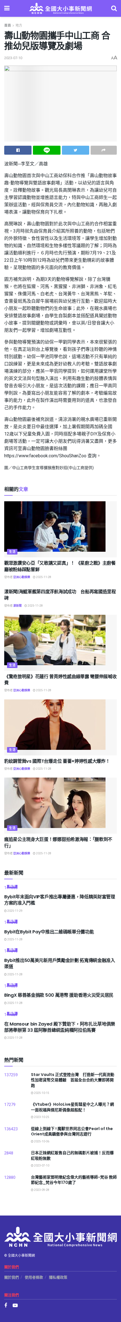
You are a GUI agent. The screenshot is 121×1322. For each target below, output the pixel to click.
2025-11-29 (15, 911)
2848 (8, 1153)
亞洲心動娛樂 (21, 577)
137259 (11, 1075)
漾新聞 (17, 606)
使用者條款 (34, 1277)
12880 (9, 1177)
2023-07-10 (13, 58)
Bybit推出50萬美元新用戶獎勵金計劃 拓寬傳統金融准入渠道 (59, 963)
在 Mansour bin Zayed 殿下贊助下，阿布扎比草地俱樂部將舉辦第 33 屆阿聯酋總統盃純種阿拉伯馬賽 (59, 1027)
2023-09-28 (41, 1190)
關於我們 (11, 1277)
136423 (11, 1129)
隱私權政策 (58, 1277)
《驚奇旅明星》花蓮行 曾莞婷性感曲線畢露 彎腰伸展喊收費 (60, 679)
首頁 (7, 25)
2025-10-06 (41, 1142)
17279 (9, 1105)
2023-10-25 (41, 1117)
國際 (12, 885)
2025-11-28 (43, 577)
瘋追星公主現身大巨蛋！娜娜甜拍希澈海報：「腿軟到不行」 (58, 842)
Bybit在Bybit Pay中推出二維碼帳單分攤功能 (49, 932)
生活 (12, 551)
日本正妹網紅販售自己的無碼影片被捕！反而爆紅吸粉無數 (72, 1155)
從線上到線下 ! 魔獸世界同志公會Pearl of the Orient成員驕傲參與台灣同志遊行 (72, 1131)
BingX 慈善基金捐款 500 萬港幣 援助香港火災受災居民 (58, 995)
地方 (18, 25)
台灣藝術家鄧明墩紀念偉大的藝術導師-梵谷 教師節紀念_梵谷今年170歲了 (74, 1180)
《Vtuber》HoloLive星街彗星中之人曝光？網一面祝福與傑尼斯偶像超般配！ (72, 1107)
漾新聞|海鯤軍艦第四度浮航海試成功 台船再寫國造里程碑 (60, 594)
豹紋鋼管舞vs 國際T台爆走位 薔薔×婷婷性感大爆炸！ (57, 761)
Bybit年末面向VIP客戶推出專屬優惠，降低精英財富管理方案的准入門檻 (59, 900)
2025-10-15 (41, 1093)
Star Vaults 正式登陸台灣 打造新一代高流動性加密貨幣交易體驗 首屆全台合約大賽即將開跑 (72, 1080)
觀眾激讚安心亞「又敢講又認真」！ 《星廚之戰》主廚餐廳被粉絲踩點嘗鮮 (60, 566)
